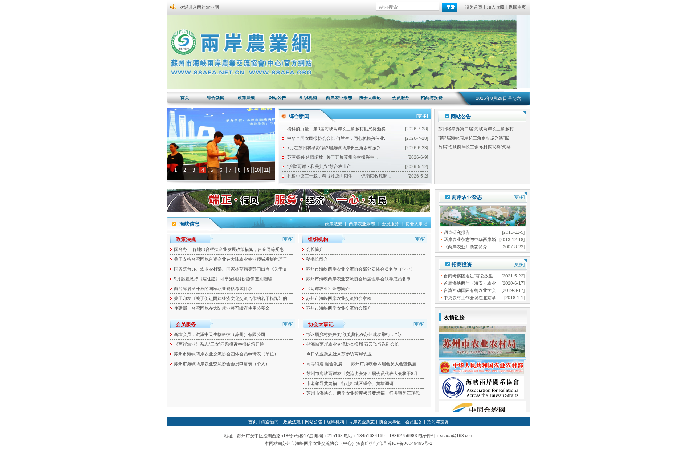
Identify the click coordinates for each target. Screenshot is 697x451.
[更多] (422, 116)
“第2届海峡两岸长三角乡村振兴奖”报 (473, 130)
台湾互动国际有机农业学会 (470, 290)
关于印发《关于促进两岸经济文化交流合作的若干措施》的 (230, 298)
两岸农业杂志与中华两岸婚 (470, 239)
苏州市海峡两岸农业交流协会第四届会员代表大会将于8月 (362, 373)
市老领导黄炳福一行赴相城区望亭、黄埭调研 (350, 383)
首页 (184, 97)
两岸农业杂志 (339, 97)
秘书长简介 (317, 259)
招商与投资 (432, 97)
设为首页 (473, 7)
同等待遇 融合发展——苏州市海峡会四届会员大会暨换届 (361, 363)
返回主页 (517, 7)
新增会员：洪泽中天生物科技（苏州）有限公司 (219, 334)
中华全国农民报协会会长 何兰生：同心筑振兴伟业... (337, 138)
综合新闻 (215, 97)
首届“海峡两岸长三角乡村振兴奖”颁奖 (474, 139)
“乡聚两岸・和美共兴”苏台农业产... (320, 166)
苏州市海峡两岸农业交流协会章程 (338, 298)
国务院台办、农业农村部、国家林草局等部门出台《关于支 (230, 269)
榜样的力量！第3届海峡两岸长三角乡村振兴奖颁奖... (338, 128)
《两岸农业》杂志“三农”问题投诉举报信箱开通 (219, 344)
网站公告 (277, 97)
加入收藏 (495, 7)
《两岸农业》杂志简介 (328, 288)
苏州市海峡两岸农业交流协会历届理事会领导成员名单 (358, 278)
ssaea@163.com (456, 435)
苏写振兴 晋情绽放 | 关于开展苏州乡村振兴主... (332, 157)
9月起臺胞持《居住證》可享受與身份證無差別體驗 (223, 278)
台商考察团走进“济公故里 (468, 276)
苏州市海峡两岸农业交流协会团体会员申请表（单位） (226, 354)
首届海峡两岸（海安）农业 (470, 283)
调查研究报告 (457, 232)
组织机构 (308, 97)
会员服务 (400, 97)
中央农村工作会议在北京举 (470, 297)
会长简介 (314, 249)
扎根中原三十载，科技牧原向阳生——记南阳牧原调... (339, 176)
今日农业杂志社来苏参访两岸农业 (339, 354)
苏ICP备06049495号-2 (410, 443)
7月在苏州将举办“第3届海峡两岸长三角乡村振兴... (335, 147)
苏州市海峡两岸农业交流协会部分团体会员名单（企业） (360, 269)
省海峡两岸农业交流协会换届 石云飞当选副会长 (352, 344)
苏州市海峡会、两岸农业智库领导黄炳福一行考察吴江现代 (363, 393)
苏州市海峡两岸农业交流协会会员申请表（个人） (222, 363)
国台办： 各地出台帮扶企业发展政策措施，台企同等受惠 (229, 249)
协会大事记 (370, 97)
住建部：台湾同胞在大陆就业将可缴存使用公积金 (222, 308)
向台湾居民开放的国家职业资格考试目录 (213, 288)
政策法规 (246, 97)
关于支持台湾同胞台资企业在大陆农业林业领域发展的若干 (230, 259)
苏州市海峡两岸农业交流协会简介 (338, 308)
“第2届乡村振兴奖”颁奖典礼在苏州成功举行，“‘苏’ (354, 334)
